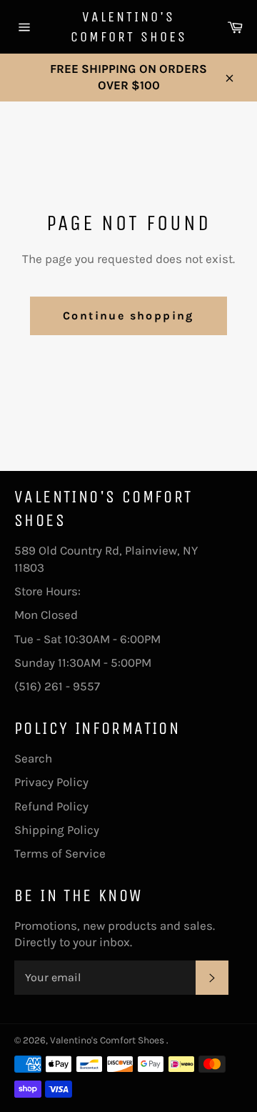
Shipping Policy (56, 830)
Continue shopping (128, 315)
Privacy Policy (51, 782)
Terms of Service (60, 853)
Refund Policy (51, 806)
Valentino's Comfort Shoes (129, 27)
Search (33, 758)
